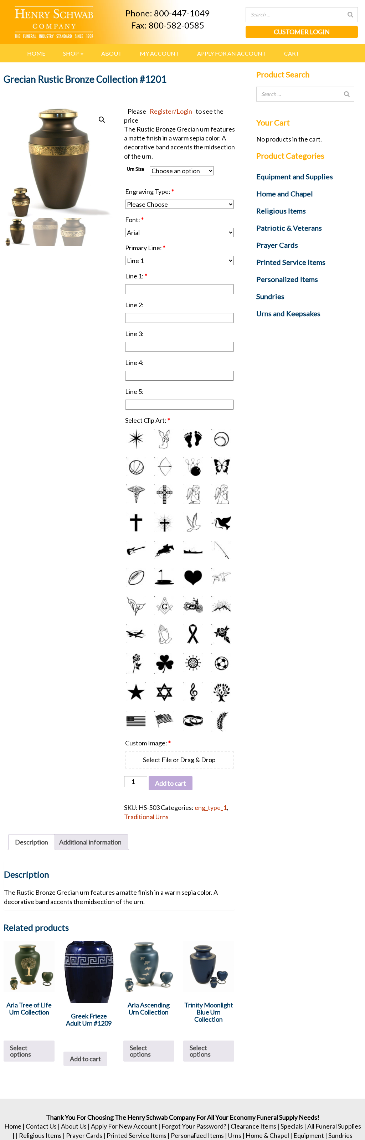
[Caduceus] (135, 494)
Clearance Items (253, 1126)
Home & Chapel (267, 1135)
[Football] (135, 577)
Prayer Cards (84, 1135)
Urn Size (135, 169)
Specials (292, 1126)
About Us (74, 1126)
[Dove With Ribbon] (221, 522)
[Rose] (221, 634)
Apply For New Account (124, 1126)
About (111, 53)
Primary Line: (145, 248)
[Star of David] (164, 692)
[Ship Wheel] (193, 663)
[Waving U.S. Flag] (164, 721)
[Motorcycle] (193, 605)
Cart (291, 53)
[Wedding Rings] (193, 721)
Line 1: (136, 276)
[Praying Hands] (164, 634)
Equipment (308, 1135)
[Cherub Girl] (221, 494)
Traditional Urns (146, 817)
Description (31, 842)
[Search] (350, 14)
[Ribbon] (193, 634)
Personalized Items (197, 1135)
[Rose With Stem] (135, 663)
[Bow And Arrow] (164, 467)
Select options (20, 1051)
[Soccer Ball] (221, 663)
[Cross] (135, 522)
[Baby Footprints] (193, 439)
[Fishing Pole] (221, 550)
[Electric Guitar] (135, 550)
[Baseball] (221, 439)
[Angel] (164, 439)
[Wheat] (221, 721)
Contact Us (41, 1126)
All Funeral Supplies (334, 1126)
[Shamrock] (164, 663)
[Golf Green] (164, 577)
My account (159, 53)
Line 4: (135, 362)
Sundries (340, 1135)
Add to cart (170, 783)
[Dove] (193, 522)
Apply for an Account (231, 53)
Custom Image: (148, 743)
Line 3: (135, 334)
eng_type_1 (211, 807)
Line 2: (135, 305)
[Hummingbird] (221, 577)
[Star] (135, 692)
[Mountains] (221, 605)
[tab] (31, 842)
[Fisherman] (193, 550)
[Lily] (135, 605)
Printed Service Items (136, 1135)
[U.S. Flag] (135, 721)
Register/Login (171, 111)
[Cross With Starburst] (164, 522)
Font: (134, 220)
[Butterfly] (221, 467)
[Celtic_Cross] (164, 494)
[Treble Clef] (193, 692)
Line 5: (135, 391)
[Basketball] (135, 467)
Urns (234, 1135)
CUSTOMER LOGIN (302, 32)
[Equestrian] (164, 550)
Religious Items (40, 1135)
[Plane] (135, 634)
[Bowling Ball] (193, 467)
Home (36, 53)
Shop (71, 53)
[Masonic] (164, 605)
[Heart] (193, 577)
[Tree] (221, 692)
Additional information (90, 842)
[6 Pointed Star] (135, 439)
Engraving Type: (149, 191)
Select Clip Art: (147, 420)
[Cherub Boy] (193, 494)
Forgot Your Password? (193, 1126)
